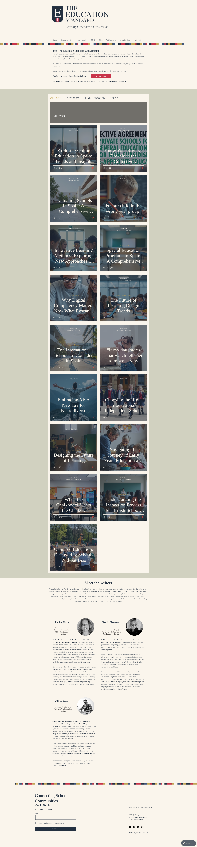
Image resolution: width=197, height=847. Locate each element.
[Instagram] (134, 827)
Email (37, 813)
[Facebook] (130, 827)
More (112, 98)
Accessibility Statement (138, 817)
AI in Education (73, 494)
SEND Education (94, 98)
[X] (138, 827)
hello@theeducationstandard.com (140, 807)
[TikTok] (142, 827)
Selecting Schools (73, 345)
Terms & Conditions (136, 820)
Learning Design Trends (123, 295)
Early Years (72, 98)
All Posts (55, 98)
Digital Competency (74, 295)
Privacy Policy (134, 815)
